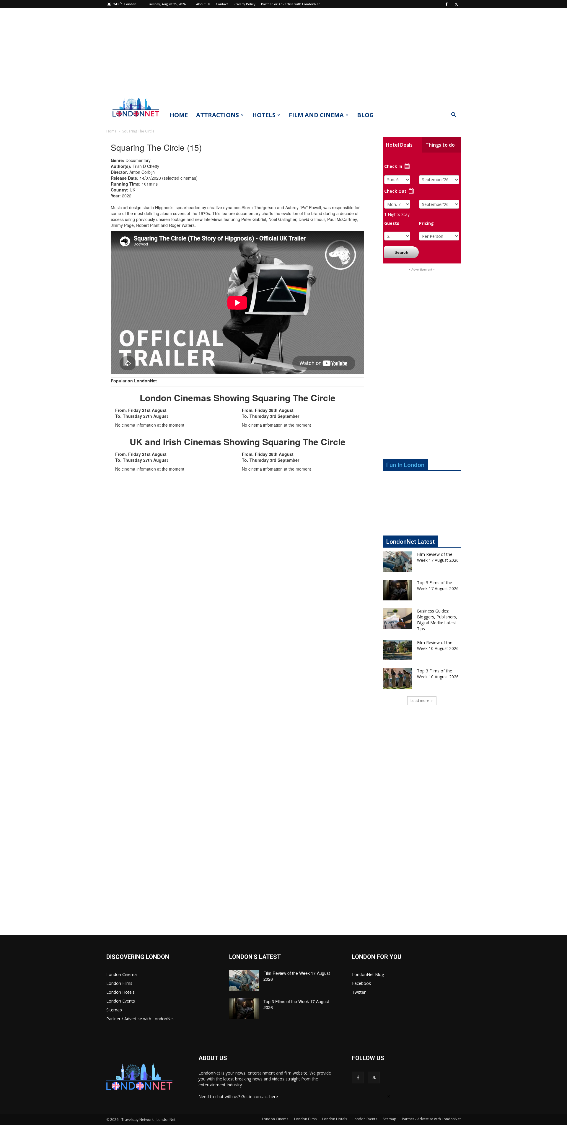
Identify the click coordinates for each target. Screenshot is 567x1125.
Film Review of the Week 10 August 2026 (438, 645)
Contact (222, 4)
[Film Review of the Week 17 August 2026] (397, 561)
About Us (203, 4)
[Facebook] (446, 4)
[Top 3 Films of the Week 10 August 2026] (397, 678)
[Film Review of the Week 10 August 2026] (397, 650)
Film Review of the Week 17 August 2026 (438, 557)
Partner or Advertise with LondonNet (290, 4)
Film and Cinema (316, 115)
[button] (454, 115)
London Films (119, 983)
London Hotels (120, 992)
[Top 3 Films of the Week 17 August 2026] (397, 590)
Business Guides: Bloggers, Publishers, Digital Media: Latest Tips (437, 619)
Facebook (361, 983)
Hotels (264, 115)
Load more (419, 700)
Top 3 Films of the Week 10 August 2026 (438, 673)
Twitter (359, 992)
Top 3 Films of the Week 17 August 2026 (438, 585)
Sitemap (114, 1010)
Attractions (217, 115)
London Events (120, 1001)
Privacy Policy (244, 4)
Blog (365, 115)
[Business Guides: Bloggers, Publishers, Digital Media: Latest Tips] (397, 618)
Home (179, 115)
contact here (266, 1096)
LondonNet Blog (368, 974)
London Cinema (121, 974)
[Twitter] (456, 4)
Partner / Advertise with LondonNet (140, 1018)
